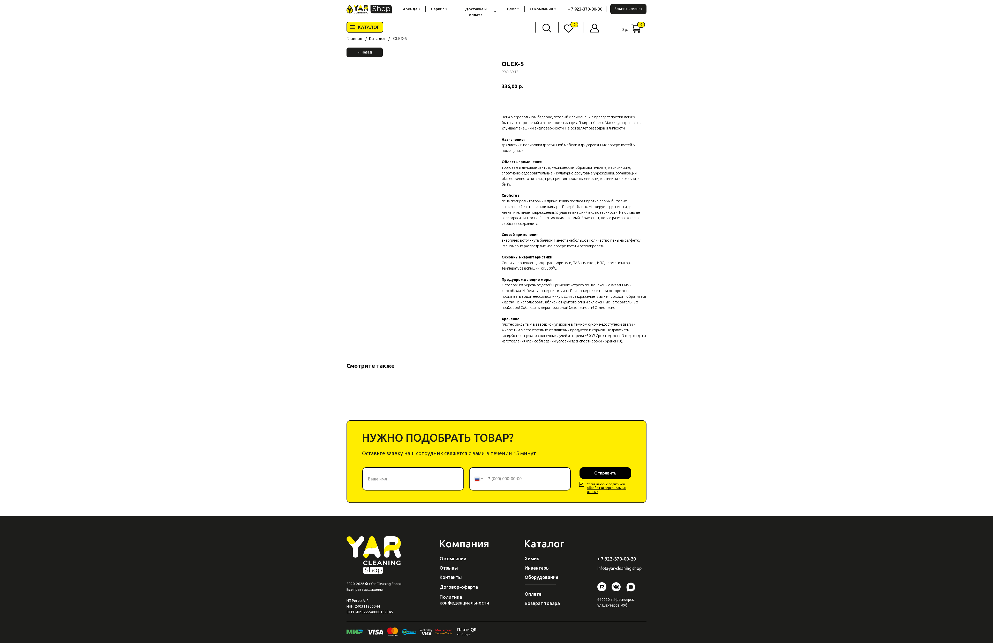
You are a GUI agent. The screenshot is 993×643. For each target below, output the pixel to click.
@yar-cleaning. (618, 568)
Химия (532, 558)
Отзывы (449, 567)
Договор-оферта (459, 587)
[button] (628, 9)
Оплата (533, 593)
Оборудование (541, 577)
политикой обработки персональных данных (606, 488)
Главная (354, 38)
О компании (453, 558)
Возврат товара (542, 603)
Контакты (451, 577)
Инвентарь (537, 567)
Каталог (377, 38)
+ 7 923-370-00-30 (585, 9)
